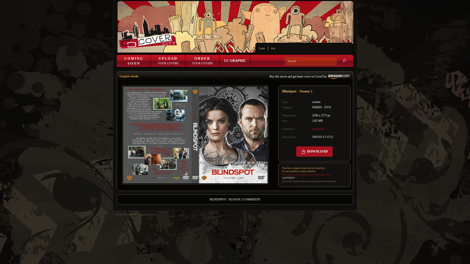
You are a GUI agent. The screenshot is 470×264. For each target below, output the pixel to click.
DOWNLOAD (317, 151)
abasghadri (318, 129)
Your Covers (168, 61)
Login (262, 48)
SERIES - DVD (321, 107)
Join (273, 48)
